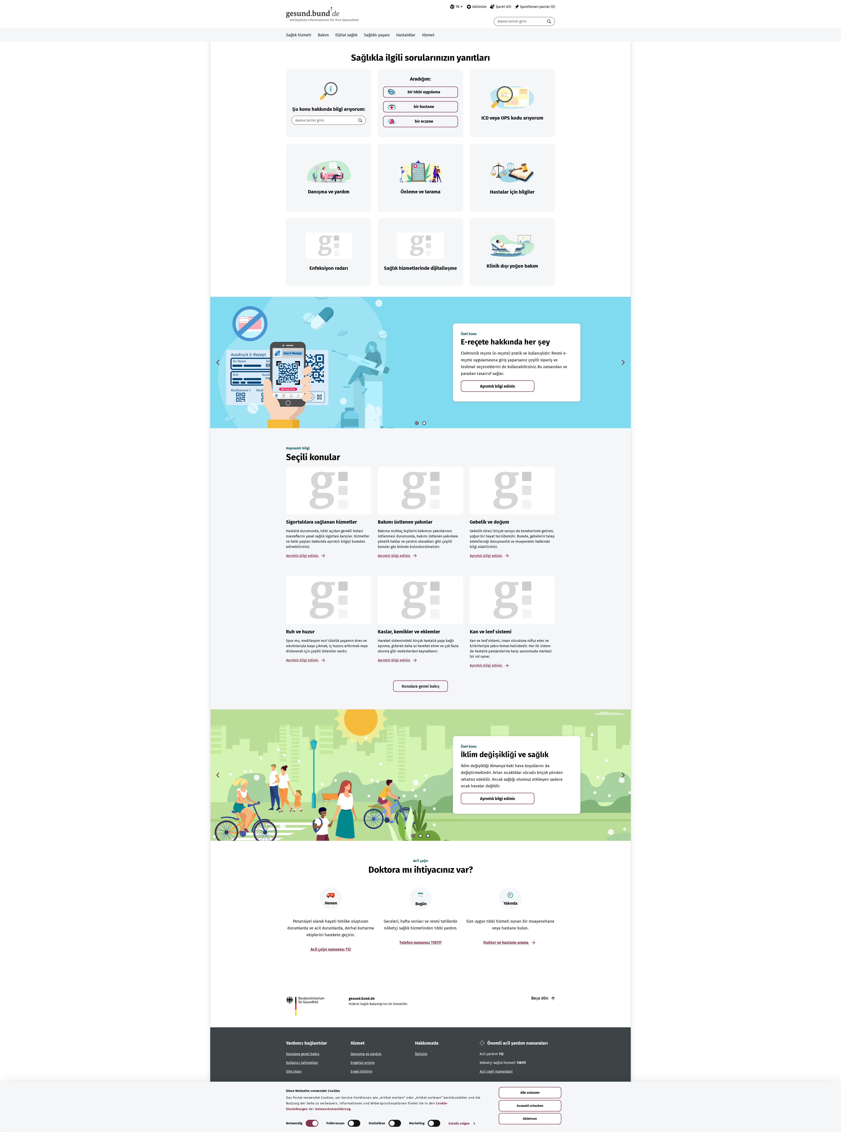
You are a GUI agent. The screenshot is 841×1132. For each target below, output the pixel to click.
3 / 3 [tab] (428, 836)
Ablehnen (530, 1119)
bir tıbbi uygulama (424, 92)
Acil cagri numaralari (496, 1071)
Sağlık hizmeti (298, 35)
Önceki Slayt (218, 362)
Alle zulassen (530, 1093)
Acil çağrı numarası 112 (331, 949)
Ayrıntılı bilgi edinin (497, 386)
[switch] (354, 1123)
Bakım (323, 35)
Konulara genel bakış (421, 686)
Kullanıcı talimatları (302, 1063)
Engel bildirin (361, 1071)
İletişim (421, 1054)
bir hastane (424, 106)
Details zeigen (459, 1123)
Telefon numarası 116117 (420, 942)
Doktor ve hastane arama (506, 942)
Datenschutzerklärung (333, 1109)
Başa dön (540, 998)
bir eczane (424, 121)
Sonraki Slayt (623, 362)
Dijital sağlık (346, 35)
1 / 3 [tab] (413, 836)
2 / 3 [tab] (420, 836)
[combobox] (519, 21)
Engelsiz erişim (363, 1063)
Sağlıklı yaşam (377, 35)
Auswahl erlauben (530, 1106)
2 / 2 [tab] (424, 423)
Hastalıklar (405, 35)
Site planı (294, 1071)
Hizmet (428, 35)
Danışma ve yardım (366, 1054)
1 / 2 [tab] (417, 423)
